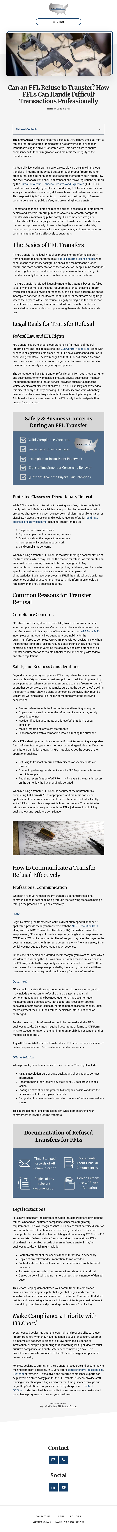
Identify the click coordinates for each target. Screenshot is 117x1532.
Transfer (73, 1406)
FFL (59, 1406)
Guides (64, 1403)
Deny (55, 1406)
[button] (100, 129)
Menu (60, 21)
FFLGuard (58, 9)
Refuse (65, 1406)
